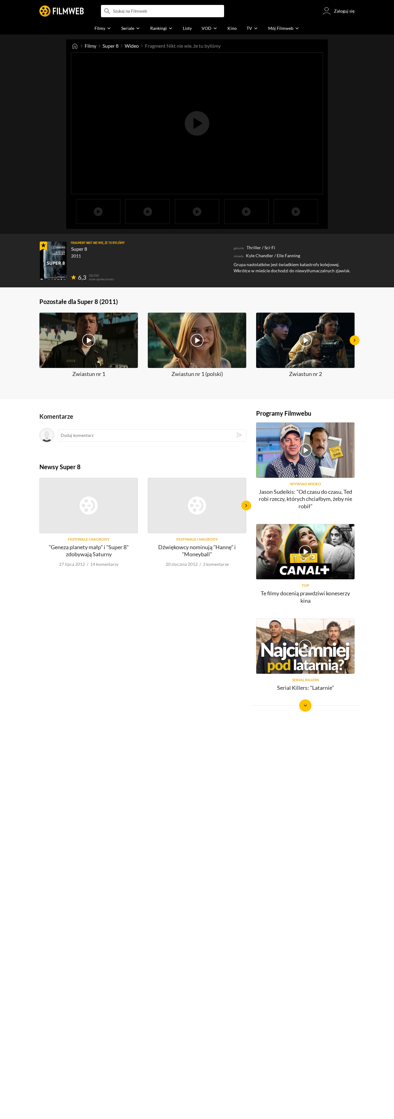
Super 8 (111, 46)
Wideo (132, 46)
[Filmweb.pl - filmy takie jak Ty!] (61, 11)
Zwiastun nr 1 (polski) (197, 373)
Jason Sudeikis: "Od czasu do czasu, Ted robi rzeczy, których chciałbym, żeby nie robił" (305, 499)
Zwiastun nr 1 (88, 373)
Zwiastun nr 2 (305, 373)
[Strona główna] (74, 45)
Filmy (90, 46)
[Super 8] (53, 261)
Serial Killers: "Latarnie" (305, 687)
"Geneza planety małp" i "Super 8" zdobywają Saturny (89, 551)
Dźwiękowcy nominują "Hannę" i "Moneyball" (197, 551)
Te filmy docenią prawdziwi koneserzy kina (305, 597)
